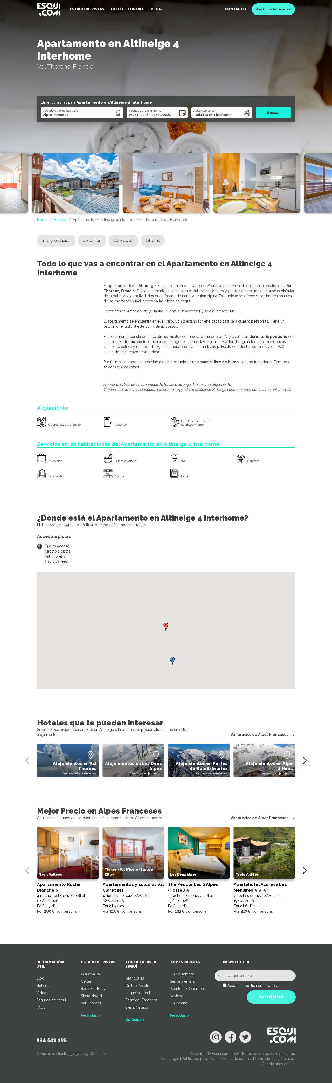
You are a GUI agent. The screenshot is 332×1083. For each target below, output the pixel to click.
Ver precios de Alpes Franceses (259, 734)
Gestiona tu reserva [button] (273, 9)
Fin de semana (182, 974)
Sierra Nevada (92, 996)
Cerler (86, 981)
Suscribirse (271, 997)
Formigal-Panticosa (141, 1000)
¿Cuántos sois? (204, 111)
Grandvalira (90, 974)
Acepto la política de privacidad (254, 985)
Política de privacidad (200, 1059)
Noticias (43, 985)
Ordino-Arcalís (137, 985)
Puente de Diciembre (187, 989)
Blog (40, 978)
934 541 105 (51, 1040)
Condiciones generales (274, 1059)
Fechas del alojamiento (145, 111)
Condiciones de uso (279, 1064)
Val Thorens (91, 1003)
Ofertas (153, 240)
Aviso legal (170, 1059)
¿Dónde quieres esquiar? (60, 111)
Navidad (176, 996)
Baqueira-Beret (93, 989)
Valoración (123, 240)
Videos (42, 993)
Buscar (273, 112)
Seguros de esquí (51, 1000)
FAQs (40, 1007)
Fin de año (179, 1003)
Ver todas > (90, 1015)
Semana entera (182, 981)
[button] (166, 627)
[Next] (304, 760)
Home (42, 220)
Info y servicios (56, 240)
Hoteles (60, 220)
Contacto (235, 9)
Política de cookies (236, 1059)
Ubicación (91, 240)
